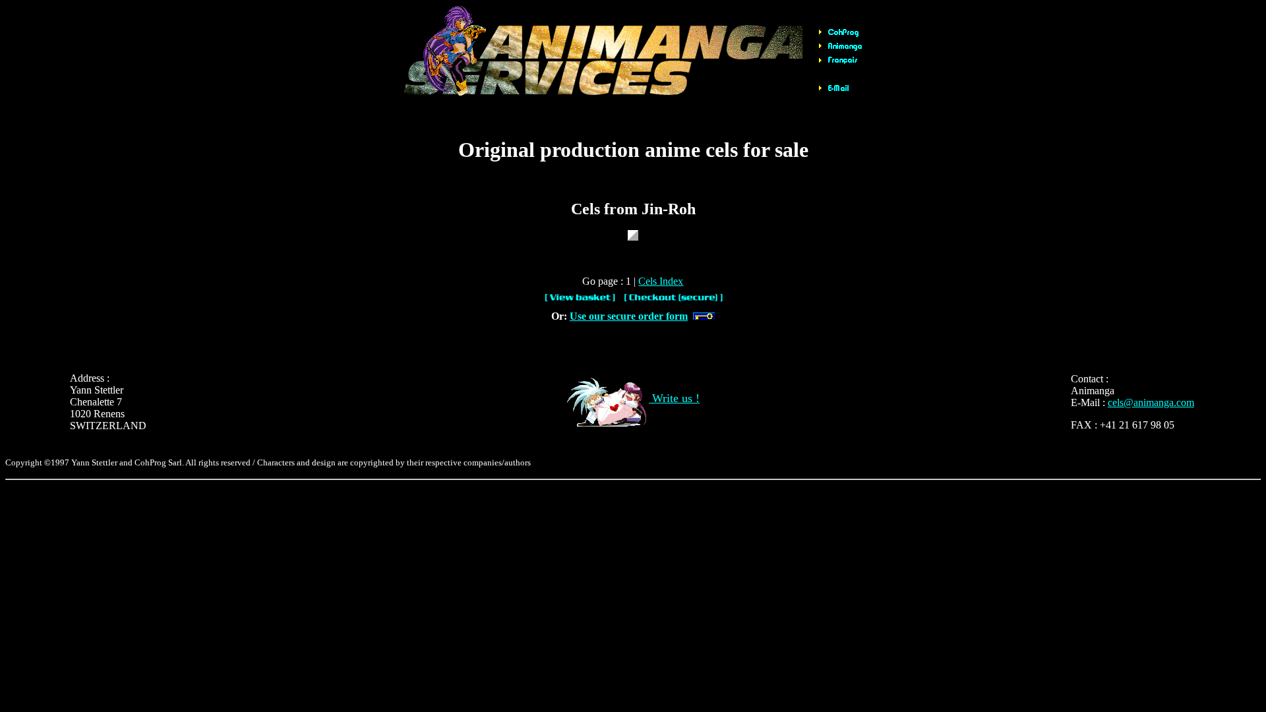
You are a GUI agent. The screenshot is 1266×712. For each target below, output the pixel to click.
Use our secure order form (629, 316)
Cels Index (660, 281)
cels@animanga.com (1151, 402)
